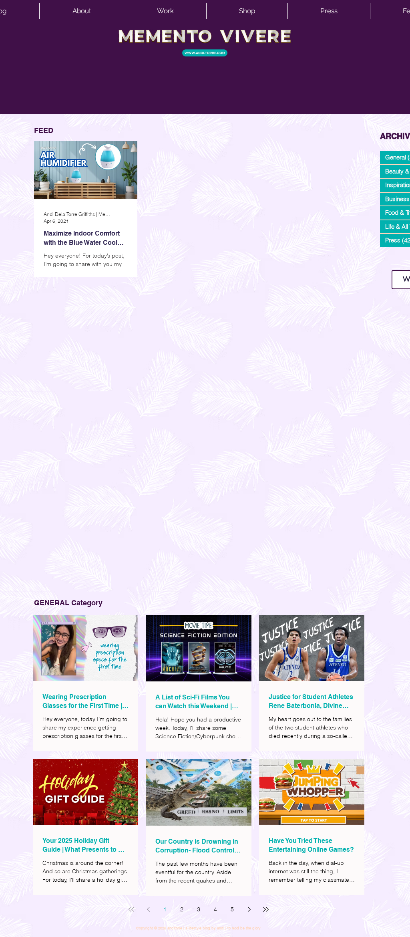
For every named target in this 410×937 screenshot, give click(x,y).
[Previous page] (148, 909)
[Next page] (249, 909)
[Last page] (266, 909)
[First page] (131, 909)
